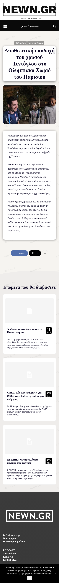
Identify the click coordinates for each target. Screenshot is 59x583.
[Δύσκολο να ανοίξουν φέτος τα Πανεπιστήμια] (29, 310)
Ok (29, 578)
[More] (45, 253)
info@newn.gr (11, 535)
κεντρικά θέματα (36, 43)
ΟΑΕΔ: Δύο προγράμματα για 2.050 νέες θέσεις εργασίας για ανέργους (25, 396)
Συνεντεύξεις (9, 554)
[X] (36, 528)
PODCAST (9, 551)
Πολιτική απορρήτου (14, 542)
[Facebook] (22, 528)
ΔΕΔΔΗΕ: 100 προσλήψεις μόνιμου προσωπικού (22, 461)
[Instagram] (29, 528)
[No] (55, 573)
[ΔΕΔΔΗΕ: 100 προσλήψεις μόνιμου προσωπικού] (29, 441)
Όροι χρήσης (9, 539)
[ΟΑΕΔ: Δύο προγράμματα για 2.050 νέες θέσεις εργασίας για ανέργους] (29, 374)
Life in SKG (10, 560)
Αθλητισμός (20, 43)
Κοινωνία (8, 557)
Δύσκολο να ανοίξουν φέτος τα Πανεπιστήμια (24, 330)
